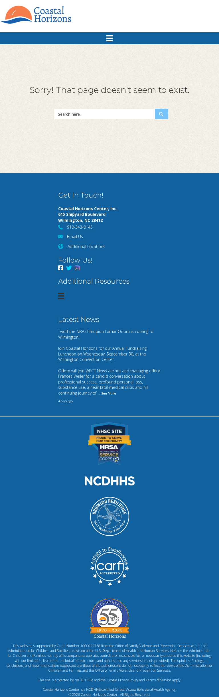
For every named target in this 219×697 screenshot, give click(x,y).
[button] (215, 4)
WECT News (96, 370)
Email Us (75, 236)
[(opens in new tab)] (109, 443)
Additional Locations (86, 246)
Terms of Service (158, 680)
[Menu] (109, 38)
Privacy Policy (128, 680)
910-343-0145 (80, 227)
